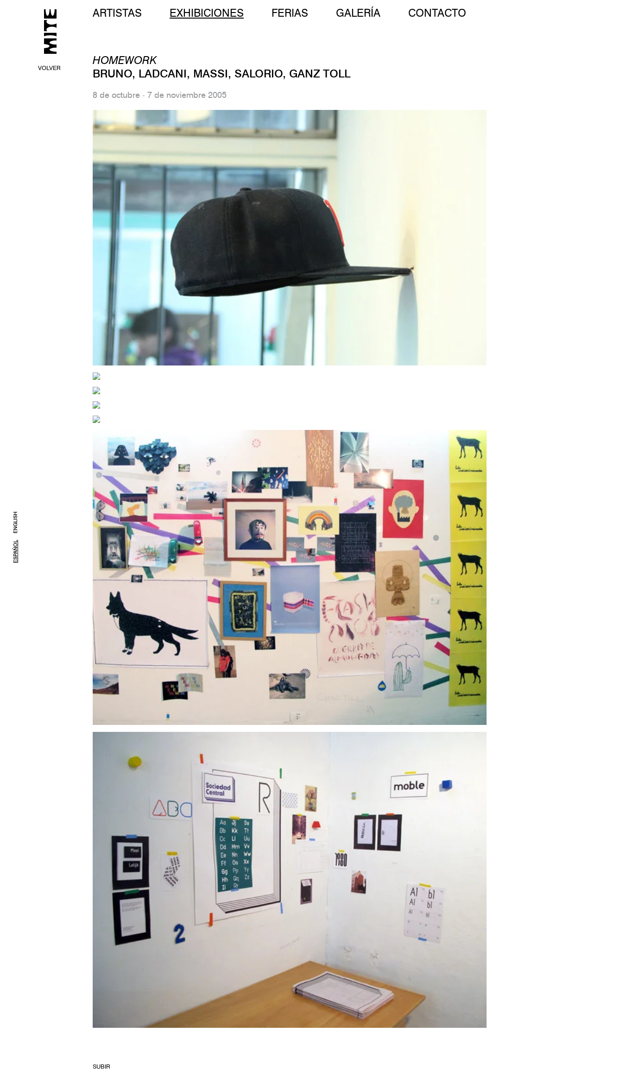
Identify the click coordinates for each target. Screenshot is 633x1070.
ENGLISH (15, 522)
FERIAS (290, 12)
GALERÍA (358, 12)
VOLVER (49, 67)
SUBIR (101, 1066)
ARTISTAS (117, 12)
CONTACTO (437, 12)
